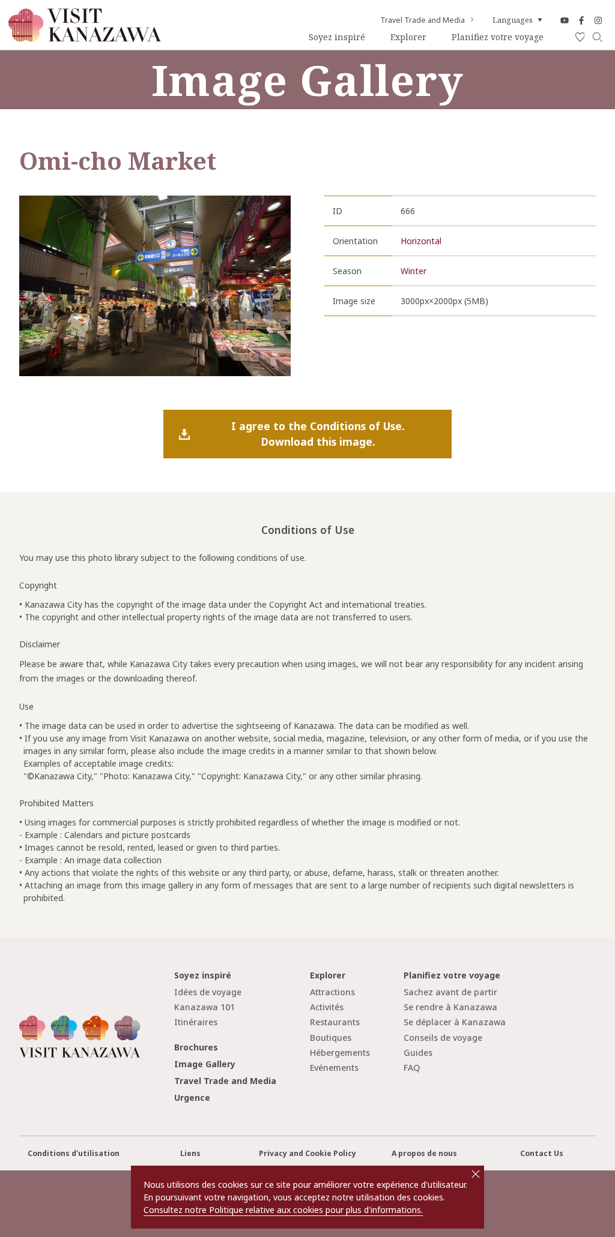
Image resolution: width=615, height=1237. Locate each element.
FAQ (412, 1067)
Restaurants (335, 1022)
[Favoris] (580, 37)
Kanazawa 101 (204, 1007)
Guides (418, 1052)
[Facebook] (581, 20)
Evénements (334, 1067)
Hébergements (340, 1052)
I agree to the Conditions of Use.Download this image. (318, 434)
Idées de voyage (207, 992)
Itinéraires (195, 1022)
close (475, 1174)
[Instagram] (598, 20)
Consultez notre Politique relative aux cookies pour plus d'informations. (283, 1209)
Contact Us (541, 1153)
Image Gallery (204, 1064)
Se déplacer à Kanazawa (455, 1022)
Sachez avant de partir (450, 992)
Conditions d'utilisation (74, 1153)
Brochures (196, 1047)
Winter (413, 271)
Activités (327, 1007)
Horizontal (421, 241)
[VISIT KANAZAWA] (85, 37)
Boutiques (330, 1037)
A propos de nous (424, 1153)
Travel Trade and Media (422, 20)
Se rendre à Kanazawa (450, 1007)
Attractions (332, 992)
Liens (190, 1153)
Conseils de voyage (443, 1037)
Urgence (192, 1097)
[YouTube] (564, 20)
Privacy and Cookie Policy (307, 1153)
